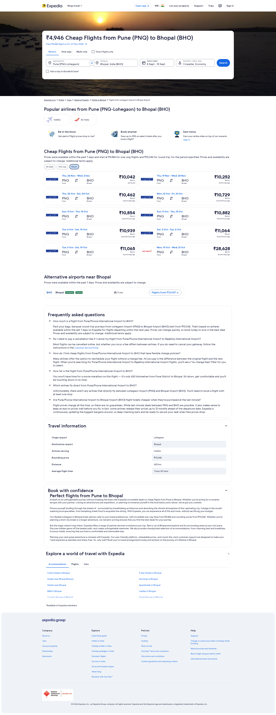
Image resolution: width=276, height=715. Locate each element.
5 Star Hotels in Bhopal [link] (150, 572)
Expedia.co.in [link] (50, 100)
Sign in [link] (186, 139)
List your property (179, 5)
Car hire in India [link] (98, 661)
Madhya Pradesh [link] (81, 100)
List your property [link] (49, 646)
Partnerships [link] (47, 651)
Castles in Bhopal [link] (147, 591)
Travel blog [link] (96, 671)
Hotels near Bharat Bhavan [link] (60, 579)
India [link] (69, 100)
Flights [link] (61, 100)
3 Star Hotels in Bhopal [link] (58, 572)
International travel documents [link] (204, 659)
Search (223, 62)
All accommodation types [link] (103, 666)
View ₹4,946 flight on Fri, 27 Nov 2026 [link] (65, 44)
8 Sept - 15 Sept (156, 64)
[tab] (52, 51)
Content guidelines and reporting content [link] (159, 661)
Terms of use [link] (146, 646)
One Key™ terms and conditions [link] (155, 651)
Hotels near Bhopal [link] (56, 585)
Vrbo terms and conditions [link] (152, 656)
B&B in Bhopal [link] (54, 591)
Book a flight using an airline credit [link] (205, 653)
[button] (138, 425)
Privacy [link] (144, 636)
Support (198, 5)
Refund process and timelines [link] (204, 648)
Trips (211, 5)
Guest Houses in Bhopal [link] (151, 597)
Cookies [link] (144, 641)
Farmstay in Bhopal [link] (148, 579)
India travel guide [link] (99, 636)
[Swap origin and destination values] (92, 63)
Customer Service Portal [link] (86, 347)
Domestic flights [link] (99, 656)
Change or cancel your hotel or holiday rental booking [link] (210, 642)
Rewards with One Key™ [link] (102, 676)
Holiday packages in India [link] (103, 651)
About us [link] (46, 636)
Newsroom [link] (47, 656)
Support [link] (194, 636)
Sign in (230, 5)
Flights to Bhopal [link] (99, 100)
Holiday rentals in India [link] (101, 646)
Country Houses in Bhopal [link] (60, 597)
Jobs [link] (44, 641)
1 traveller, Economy (194, 64)
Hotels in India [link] (98, 641)
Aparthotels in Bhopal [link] (149, 585)
